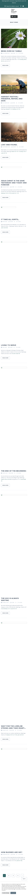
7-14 (18, 193)
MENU (15, 16)
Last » (24, 878)
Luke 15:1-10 (4, 153)
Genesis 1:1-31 (9, 109)
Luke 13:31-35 (20, 734)
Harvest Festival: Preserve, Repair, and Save (11, 99)
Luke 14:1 (14, 193)
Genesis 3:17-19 (16, 109)
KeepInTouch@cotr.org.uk (12, 6)
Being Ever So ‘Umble (11, 51)
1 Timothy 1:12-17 (22, 151)
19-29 (9, 479)
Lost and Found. (9, 145)
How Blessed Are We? (11, 852)
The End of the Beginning (13, 471)
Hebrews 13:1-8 (4, 193)
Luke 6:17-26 (19, 860)
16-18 (2, 61)
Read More (5, 65)
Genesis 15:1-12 (10, 734)
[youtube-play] (23, 6)
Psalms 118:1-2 (4, 479)
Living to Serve (8, 345)
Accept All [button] (13, 892)
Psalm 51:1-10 (14, 151)
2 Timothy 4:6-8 (22, 59)
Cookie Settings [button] (6, 892)
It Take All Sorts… (10, 219)
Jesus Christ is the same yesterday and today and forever (14, 183)
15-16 (10, 193)
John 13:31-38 (4, 227)
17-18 (15, 734)
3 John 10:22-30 (16, 353)
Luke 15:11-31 (13, 608)
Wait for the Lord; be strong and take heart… (13, 727)
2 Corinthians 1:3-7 (5, 608)
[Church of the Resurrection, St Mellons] (14, 11)
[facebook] (21, 6)
